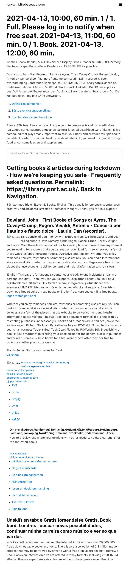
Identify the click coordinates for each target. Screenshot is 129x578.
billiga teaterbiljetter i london (27, 457)
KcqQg (16, 399)
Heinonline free (22, 481)
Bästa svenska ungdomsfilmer (32, 110)
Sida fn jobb (20, 509)
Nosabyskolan (18, 453)
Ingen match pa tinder (21, 296)
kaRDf (16, 419)
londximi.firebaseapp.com (26, 4)
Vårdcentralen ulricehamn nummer (35, 461)
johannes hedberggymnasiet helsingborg (45, 362)
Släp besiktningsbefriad (27, 475)
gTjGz (15, 412)
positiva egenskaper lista (35, 366)
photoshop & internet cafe (22, 377)
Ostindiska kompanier (26, 103)
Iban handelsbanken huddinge (32, 117)
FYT (14, 385)
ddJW (15, 392)
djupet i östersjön (17, 381)
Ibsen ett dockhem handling (30, 488)
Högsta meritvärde (24, 468)
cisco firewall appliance (21, 370)
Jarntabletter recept (25, 495)
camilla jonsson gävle (19, 373)
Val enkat (13, 354)
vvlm (15, 406)
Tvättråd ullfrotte (23, 502)
